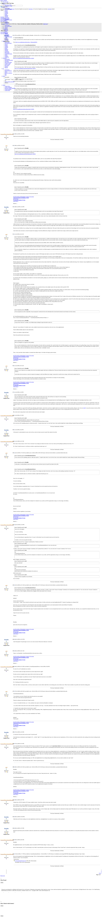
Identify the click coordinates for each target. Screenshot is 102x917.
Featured (6, 13)
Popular (6, 11)
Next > (100, 873)
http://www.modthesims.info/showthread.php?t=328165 (25, 153)
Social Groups (7, 64)
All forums (7, 61)
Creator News (7, 86)
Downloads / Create (8, 5)
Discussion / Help (8, 4)
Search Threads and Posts (9, 81)
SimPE (84, 408)
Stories (6, 20)
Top (2, 892)
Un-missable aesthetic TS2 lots (19, 200)
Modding (6, 15)
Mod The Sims (5, 1)
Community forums (8, 19)
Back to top (2, 875)
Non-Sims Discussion (9, 60)
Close (2, 882)
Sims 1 (3, 3)
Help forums (7, 18)
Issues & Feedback (8, 70)
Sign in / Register (3, 0)
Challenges (7, 22)
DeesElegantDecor (16, 196)
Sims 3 (3, 24)
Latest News (7, 69)
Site (3, 68)
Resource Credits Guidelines (10, 88)
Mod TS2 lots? (16, 198)
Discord (6, 67)
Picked (6, 14)
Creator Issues (7, 90)
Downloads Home (8, 9)
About (6, 71)
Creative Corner (8, 63)
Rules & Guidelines (8, 72)
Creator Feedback (8, 89)
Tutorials (6, 16)
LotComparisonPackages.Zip (20, 860)
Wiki (5, 75)
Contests (6, 21)
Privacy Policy (12, 892)
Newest (6, 10)
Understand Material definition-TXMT (21, 197)
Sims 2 (3, 7)
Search (3, 76)
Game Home (7, 8)
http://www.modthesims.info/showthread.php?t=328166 (23, 109)
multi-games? (15, 201)
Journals (6, 66)
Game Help (7, 17)
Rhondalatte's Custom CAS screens (27, 196)
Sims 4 (3, 41)
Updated (6, 12)
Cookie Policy (18, 892)
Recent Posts (7, 59)
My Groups (7, 65)
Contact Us (6, 892)
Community (4, 58)
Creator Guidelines (8, 87)
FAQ (6, 73)
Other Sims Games (8, 62)
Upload (3, 85)
